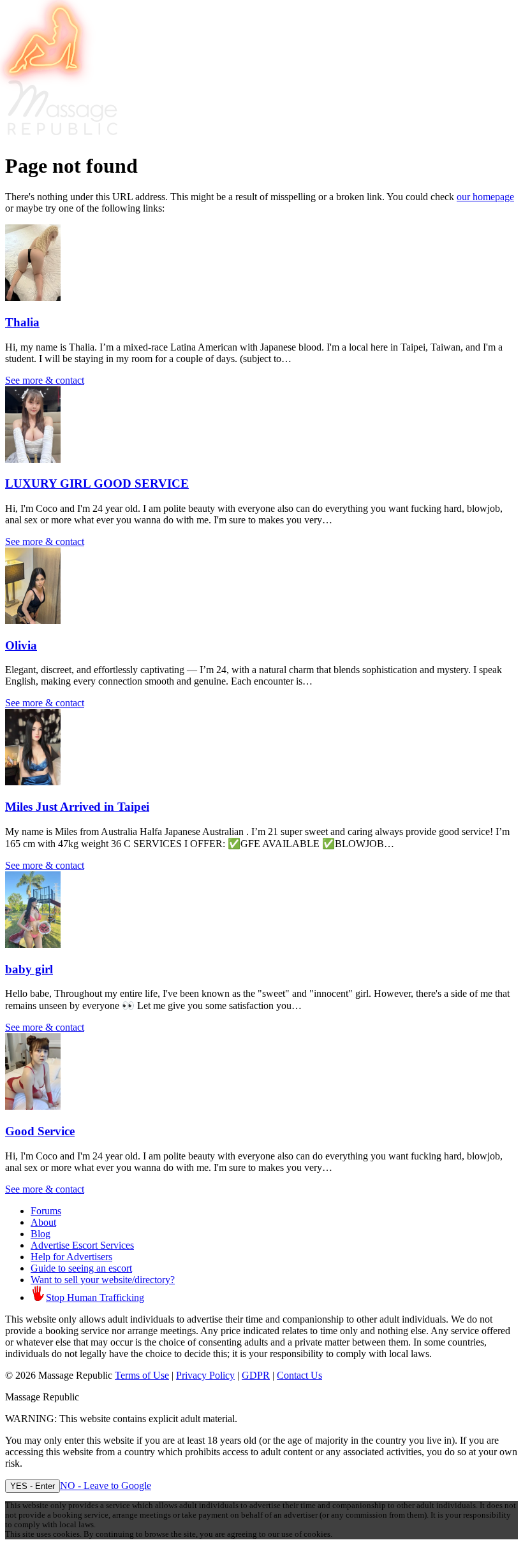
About (43, 1222)
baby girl (29, 969)
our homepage (485, 196)
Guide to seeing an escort (81, 1268)
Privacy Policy (205, 1375)
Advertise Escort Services (82, 1245)
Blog (40, 1233)
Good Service (40, 1131)
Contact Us (299, 1375)
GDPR (256, 1375)
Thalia (22, 322)
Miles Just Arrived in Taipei (77, 806)
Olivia (21, 645)
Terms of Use (142, 1375)
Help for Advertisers (71, 1256)
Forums (46, 1210)
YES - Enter (32, 1486)
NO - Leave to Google (105, 1485)
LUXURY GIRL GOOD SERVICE (97, 483)
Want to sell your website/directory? (103, 1279)
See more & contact (44, 380)
